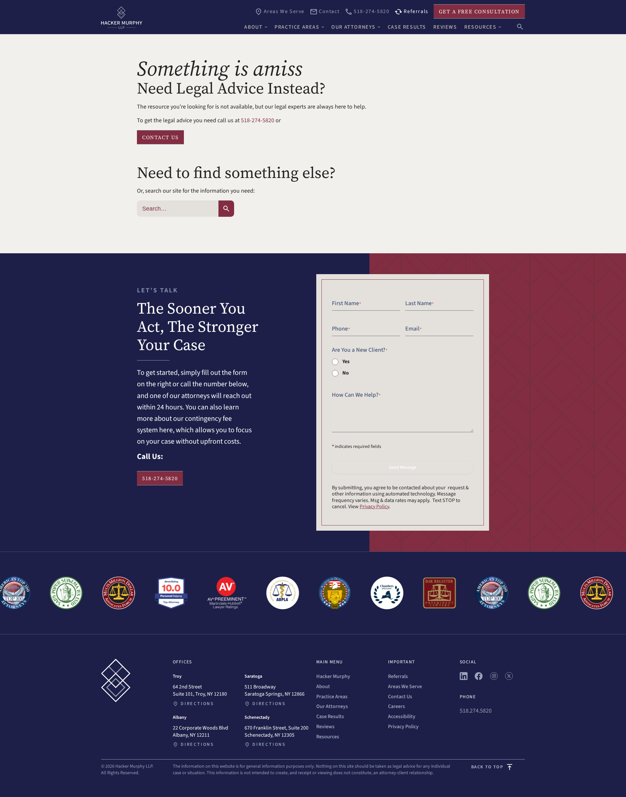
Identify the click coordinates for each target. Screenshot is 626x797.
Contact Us (400, 696)
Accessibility (401, 716)
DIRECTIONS (197, 704)
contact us (160, 137)
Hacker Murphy (333, 676)
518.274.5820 (476, 711)
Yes (346, 361)
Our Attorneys (332, 706)
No (345, 372)
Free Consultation (479, 11)
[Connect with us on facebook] (479, 678)
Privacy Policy (374, 506)
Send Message (402, 467)
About (323, 686)
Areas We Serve (405, 686)
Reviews (325, 726)
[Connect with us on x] (509, 678)
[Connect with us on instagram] (494, 678)
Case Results (330, 716)
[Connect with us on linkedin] (464, 678)
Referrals (398, 676)
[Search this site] (520, 26)
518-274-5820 (257, 120)
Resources (327, 736)
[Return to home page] (169, 18)
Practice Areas (332, 696)
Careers (396, 706)
